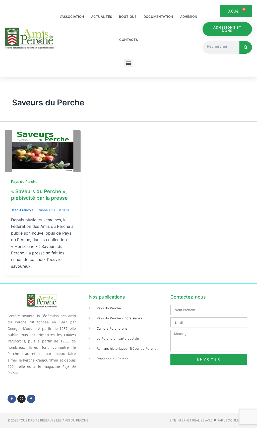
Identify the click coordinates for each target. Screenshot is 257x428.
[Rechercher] (245, 47)
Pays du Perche (24, 181)
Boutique (128, 17)
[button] (128, 63)
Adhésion (188, 17)
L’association (72, 17)
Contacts (128, 40)
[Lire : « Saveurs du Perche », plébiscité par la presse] (43, 150)
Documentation (158, 17)
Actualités (101, 17)
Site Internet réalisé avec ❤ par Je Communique (209, 420)
